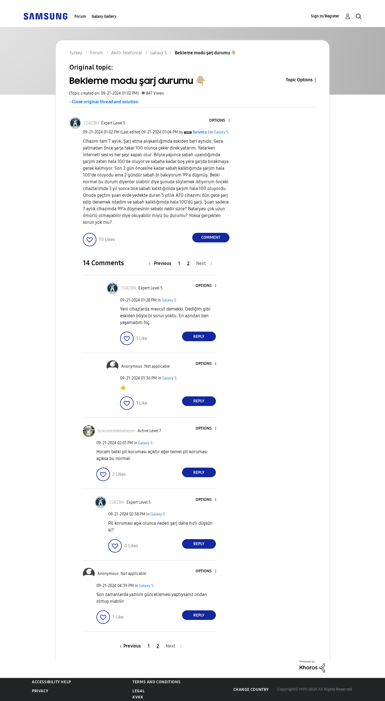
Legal (138, 691)
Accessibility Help (51, 682)
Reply (198, 336)
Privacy (40, 691)
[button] (219, 120)
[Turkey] (45, 16)
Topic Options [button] (299, 79)
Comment (210, 237)
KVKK (137, 697)
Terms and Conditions (156, 682)
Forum (80, 16)
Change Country (251, 689)
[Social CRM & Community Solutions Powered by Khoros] (312, 666)
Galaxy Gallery (104, 16)
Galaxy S (221, 132)
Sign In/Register (325, 16)
